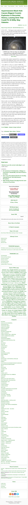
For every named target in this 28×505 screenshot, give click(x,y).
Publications (3, 241)
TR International (4, 255)
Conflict (23, 274)
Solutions (18, 307)
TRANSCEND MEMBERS (6, 338)
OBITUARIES (3, 451)
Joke (23, 292)
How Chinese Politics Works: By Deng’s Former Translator (11, 232)
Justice (11, 294)
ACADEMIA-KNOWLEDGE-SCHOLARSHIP (9, 388)
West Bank (5, 315)
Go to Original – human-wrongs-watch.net (11, 127)
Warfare (20, 313)
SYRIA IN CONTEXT (4, 384)
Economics (5, 279)
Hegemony (18, 286)
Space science (13, 131)
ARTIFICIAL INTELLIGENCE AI (6, 390)
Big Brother (23, 271)
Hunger (13, 287)
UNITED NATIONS (4, 385)
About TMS (21, 6)
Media (17, 295)
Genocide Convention (12, 284)
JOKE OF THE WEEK (5, 453)
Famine (21, 281)
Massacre (13, 295)
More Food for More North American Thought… (18, 470)
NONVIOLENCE (4, 337)
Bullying (11, 272)
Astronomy (6, 131)
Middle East (23, 295)
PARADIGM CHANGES (5, 403)
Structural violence (12, 308)
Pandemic (23, 301)
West (24, 313)
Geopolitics (21, 284)
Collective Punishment (10, 274)
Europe (9, 281)
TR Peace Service (4, 259)
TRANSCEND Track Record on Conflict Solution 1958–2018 (12, 249)
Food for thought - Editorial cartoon (13, 282)
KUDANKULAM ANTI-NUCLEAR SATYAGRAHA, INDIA (11, 427)
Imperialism (19, 287)
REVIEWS (3, 405)
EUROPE (2, 370)
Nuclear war (19, 298)
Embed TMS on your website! (14, 496)
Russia (9, 305)
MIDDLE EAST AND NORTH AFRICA (8, 378)
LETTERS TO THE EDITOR (6, 438)
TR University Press (4, 262)
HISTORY (3, 397)
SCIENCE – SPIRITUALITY (6, 443)
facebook (5, 137)
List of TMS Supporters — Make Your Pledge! (14, 196)
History (23, 286)
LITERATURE (3, 431)
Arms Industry (10, 271)
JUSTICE (2, 357)
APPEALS (3, 377)
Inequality (12, 288)
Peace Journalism (11, 6)
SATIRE (2, 407)
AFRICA (2, 350)
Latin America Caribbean (19, 294)
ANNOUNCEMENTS (5, 328)
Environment (19, 279)
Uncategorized (3, 458)
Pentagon (8, 302)
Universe (18, 131)
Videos (17, 6)
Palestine (9, 301)
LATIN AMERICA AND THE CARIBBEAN (8, 374)
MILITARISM (3, 343)
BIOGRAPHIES (4, 330)
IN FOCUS (3, 348)
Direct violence (11, 278)
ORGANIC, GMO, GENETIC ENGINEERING (9, 404)
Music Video (23, 297)
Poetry (12, 302)
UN (12, 310)
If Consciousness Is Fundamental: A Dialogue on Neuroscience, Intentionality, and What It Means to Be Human (14, 172)
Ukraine (9, 310)
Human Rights (7, 287)
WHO (16, 315)
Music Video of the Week (5, 463)
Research (24, 304)
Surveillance (20, 308)
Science (13, 305)
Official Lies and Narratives (17, 299)
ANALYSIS (3, 344)
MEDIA (2, 371)
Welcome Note (3, 242)
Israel (21, 291)
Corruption (12, 275)
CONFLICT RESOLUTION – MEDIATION (8, 334)
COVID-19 (18, 275)
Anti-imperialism (22, 269)
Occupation (8, 299)
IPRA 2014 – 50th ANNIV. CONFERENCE (8, 461)
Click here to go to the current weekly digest (11, 165)
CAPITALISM (3, 391)
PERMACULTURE (4, 425)
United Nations (18, 310)
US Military (10, 312)
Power (21, 302)
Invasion (15, 291)
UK (6, 310)
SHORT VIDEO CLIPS (5, 457)
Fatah (24, 281)
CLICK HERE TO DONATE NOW (14, 189)
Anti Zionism (4, 271)
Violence (15, 312)
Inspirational (17, 288)
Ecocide (24, 278)
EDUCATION (3, 367)
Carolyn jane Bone (4, 470)
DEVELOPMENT (4, 423)
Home (2, 6)
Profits (24, 302)
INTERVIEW (3, 417)
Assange (16, 271)
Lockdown (8, 295)
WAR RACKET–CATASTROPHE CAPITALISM (9, 358)
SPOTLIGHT (3, 375)
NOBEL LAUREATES (5, 333)
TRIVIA (2, 430)
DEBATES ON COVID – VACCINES (7, 408)
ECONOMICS (3, 420)
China (21, 272)
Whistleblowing (11, 315)
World (24, 315)
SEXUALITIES (3, 437)
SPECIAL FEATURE (4, 411)
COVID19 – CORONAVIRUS (6, 441)
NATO (8, 298)
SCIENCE (20, 25)
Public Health (10, 304)
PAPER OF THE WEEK (5, 327)
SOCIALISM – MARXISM (5, 394)
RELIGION (3, 413)
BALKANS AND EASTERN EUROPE (7, 364)
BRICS (7, 272)
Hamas (9, 286)
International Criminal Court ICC (18, 289)
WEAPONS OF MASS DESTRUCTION (8, 340)
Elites (13, 279)
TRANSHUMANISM (4, 414)
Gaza (23, 283)
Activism (4, 270)
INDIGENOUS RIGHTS (5, 401)
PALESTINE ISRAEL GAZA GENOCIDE (8, 380)
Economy (10, 279)
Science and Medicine (21, 305)
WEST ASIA (3, 387)
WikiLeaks (20, 315)
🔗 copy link (13, 137)
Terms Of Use (3, 484)
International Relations (7, 291)
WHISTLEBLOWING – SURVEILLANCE (8, 400)
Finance (4, 282)
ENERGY (2, 361)
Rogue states (4, 305)
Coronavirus (6, 275)
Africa (8, 269)
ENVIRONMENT (4, 393)
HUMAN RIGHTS (4, 345)
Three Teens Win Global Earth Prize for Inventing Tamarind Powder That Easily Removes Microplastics (14, 177)
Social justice (7, 307)
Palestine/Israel (16, 301)
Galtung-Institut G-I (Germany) (6, 264)
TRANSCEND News (4, 324)
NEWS (2, 355)
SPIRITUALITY (3, 448)
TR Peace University (5, 258)
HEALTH (2, 398)
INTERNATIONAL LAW (5, 381)
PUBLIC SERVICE (4, 428)
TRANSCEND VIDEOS (5, 325)
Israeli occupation (17, 292)
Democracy (4, 278)
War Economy (14, 313)
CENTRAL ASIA (4, 368)
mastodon (22, 134)
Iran (18, 291)
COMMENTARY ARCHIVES (6, 460)
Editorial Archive (4, 238)
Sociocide (13, 307)
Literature (4, 295)
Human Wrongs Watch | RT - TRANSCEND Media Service (12, 27)
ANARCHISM (3, 424)
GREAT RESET (4, 418)
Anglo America (14, 270)
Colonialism (18, 274)
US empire (4, 312)
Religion (19, 304)
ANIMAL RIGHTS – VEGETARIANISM (8, 440)
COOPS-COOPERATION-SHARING (7, 335)
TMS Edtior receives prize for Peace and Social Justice (11, 248)
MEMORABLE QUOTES (5, 353)
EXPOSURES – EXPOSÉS (6, 395)
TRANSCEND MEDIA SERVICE (12, 1)
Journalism (5, 294)
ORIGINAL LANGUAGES (5, 454)
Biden (19, 271)
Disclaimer (3, 486)
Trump (3, 310)
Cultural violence (20, 277)
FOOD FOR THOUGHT (5, 447)
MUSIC (2, 433)
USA (24, 310)
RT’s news (13, 56)
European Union (15, 281)
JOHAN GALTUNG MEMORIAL (6, 323)
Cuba (14, 277)
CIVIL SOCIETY (4, 434)
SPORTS (2, 444)
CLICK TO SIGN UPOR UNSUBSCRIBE (14, 209)
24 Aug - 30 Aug (14, 202)
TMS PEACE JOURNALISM (6, 331)
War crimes (7, 313)
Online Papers (3, 239)
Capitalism (16, 272)
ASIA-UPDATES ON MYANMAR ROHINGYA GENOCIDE (11, 363)
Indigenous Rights (6, 288)
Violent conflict (22, 312)
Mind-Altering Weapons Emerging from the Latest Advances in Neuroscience (14, 181)
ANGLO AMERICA (4, 354)
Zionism (14, 316)
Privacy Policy (3, 487)
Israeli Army (10, 292)
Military (4, 297)
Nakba (4, 298)
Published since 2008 (14, 503)
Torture (24, 308)
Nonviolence (13, 298)
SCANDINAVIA (4, 383)
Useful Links (3, 483)
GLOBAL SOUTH (4, 373)
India (24, 287)
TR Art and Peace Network (6, 257)
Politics (16, 302)
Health (12, 286)
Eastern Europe (18, 278)
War (3, 313)
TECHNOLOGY (4, 347)
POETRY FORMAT (4, 450)
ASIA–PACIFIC (3, 360)
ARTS (2, 415)
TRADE (2, 421)
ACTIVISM (3, 351)
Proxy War (4, 304)
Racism (15, 304)
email (12, 134)
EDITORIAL (3, 321)
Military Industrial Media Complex (13, 297)
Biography (3, 272)
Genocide (4, 284)
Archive (5, 6)
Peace (3, 302)
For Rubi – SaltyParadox (5, 468)
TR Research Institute (5, 261)
